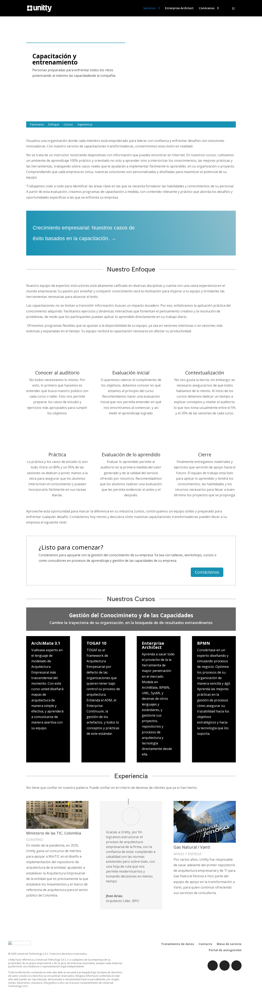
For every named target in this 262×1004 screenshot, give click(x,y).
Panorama (37, 124)
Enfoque (53, 124)
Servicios (149, 8)
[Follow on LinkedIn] (213, 965)
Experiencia (84, 124)
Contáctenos (207, 572)
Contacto (205, 944)
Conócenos (207, 8)
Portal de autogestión (225, 950)
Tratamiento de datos (177, 944)
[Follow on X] (236, 965)
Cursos (68, 124)
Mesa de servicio (229, 944)
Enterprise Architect (179, 8)
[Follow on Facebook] (224, 965)
